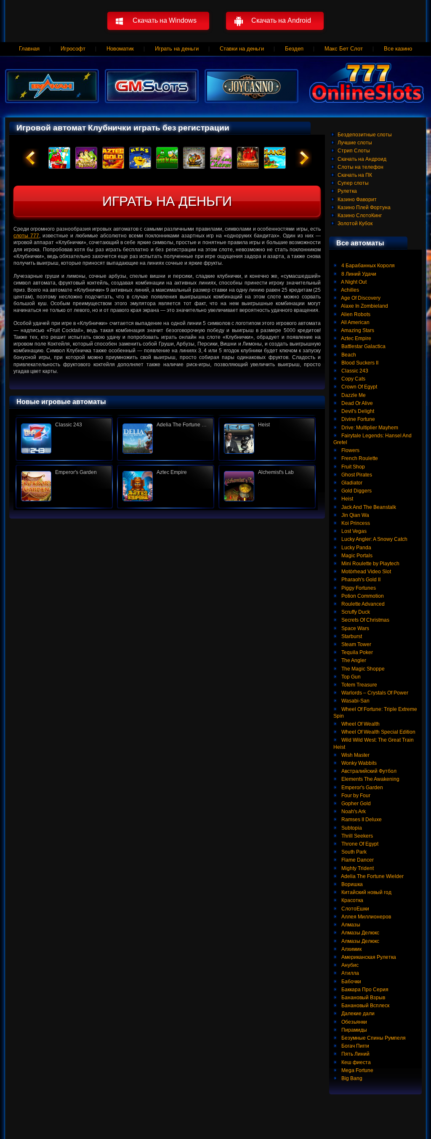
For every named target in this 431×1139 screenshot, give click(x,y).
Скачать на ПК (355, 175)
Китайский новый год (365, 892)
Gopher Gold (355, 803)
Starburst (351, 636)
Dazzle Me (353, 395)
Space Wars (354, 628)
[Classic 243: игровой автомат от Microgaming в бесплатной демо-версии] (64, 439)
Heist (346, 499)
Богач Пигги (354, 1046)
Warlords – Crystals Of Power (374, 693)
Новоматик (120, 48)
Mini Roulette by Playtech (369, 564)
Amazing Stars (357, 330)
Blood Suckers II (359, 363)
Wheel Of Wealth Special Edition (377, 732)
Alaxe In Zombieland (364, 306)
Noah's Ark (353, 811)
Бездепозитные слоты (365, 135)
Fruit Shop (352, 467)
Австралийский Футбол (368, 771)
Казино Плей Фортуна (364, 207)
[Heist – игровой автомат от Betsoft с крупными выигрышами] (267, 439)
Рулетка (347, 191)
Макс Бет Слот (344, 48)
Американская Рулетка (368, 957)
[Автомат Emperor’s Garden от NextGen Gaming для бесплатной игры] (64, 486)
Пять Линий (355, 1054)
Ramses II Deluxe (361, 819)
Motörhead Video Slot (365, 572)
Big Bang (351, 1078)
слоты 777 (26, 236)
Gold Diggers (356, 491)
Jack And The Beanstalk (368, 507)
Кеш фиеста (355, 1062)
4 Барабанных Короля (367, 266)
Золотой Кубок (355, 223)
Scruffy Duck (355, 612)
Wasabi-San (355, 701)
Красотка (351, 900)
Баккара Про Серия (364, 990)
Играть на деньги (177, 48)
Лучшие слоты (355, 143)
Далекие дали (357, 1014)
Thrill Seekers (356, 836)
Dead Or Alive (356, 403)
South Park (353, 852)
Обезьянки (353, 1022)
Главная (29, 48)
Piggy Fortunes (358, 588)
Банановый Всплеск (364, 1006)
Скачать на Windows (165, 20)
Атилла (349, 973)
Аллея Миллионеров (365, 917)
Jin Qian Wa (354, 515)
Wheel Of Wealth (360, 724)
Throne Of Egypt (359, 844)
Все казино (398, 48)
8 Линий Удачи (358, 274)
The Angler (353, 660)
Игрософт (73, 48)
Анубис (349, 965)
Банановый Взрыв (362, 998)
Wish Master (355, 755)
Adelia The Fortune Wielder (372, 876)
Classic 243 (354, 371)
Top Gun (350, 677)
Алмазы (350, 925)
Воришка (351, 884)
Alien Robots (355, 314)
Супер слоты (353, 183)
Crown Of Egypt (358, 387)
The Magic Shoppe (362, 669)
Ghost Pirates (356, 475)
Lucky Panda (355, 548)
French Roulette (359, 458)
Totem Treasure (358, 685)
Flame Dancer (357, 860)
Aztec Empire (355, 338)
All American (355, 322)
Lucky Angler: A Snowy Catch (373, 539)
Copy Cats (352, 379)
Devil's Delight (357, 411)
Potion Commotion (362, 596)
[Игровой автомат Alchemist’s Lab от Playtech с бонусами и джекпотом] (267, 486)
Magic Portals (356, 556)
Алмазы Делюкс (359, 933)
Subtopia (351, 828)
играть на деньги (167, 201)
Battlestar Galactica (363, 346)
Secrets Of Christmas (364, 620)
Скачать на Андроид (362, 159)
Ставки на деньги (242, 48)
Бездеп (294, 48)
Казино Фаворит (357, 199)
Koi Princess (355, 523)
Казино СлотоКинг (360, 215)
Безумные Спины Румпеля (373, 1038)
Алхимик (351, 949)
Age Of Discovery (360, 298)
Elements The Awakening (369, 779)
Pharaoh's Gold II (360, 580)
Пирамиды (353, 1030)
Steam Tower (355, 644)
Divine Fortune (357, 419)
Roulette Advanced (362, 604)
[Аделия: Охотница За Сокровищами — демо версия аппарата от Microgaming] (165, 439)
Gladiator (351, 483)
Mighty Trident (357, 868)
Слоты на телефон (360, 167)
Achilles (349, 290)
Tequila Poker (356, 652)
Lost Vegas (353, 531)
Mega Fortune (356, 1070)
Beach (348, 355)
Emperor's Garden (361, 787)
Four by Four (355, 795)
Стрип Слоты (354, 151)
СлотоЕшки (354, 909)
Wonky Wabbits (358, 763)
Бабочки (350, 982)
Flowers (349, 450)
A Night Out (353, 282)
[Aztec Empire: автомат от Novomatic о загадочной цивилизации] (165, 486)
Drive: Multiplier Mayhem (369, 428)
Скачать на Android (281, 20)
